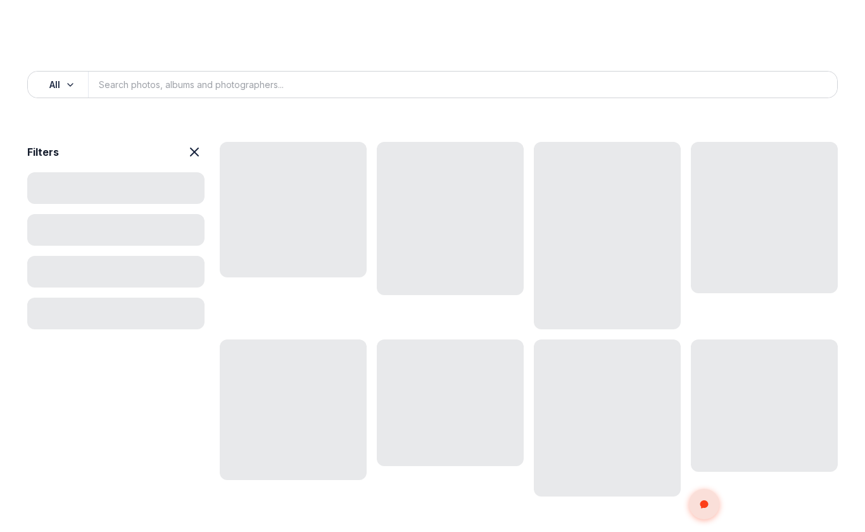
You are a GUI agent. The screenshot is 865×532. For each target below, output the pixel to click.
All (54, 84)
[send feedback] (704, 504)
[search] (813, 84)
